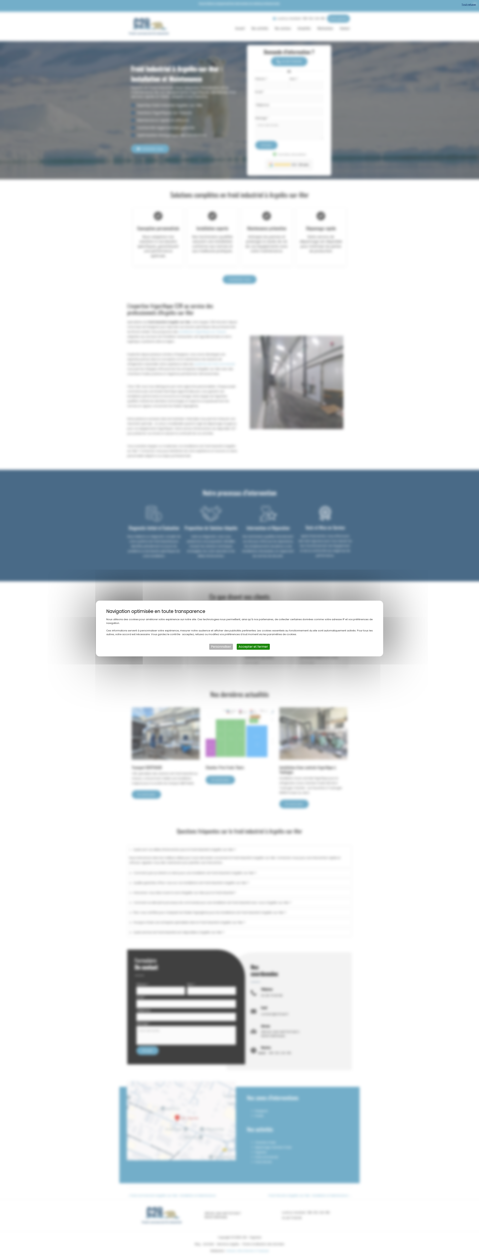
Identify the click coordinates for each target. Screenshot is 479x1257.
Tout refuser (469, 4)
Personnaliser (221, 646)
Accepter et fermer (253, 646)
